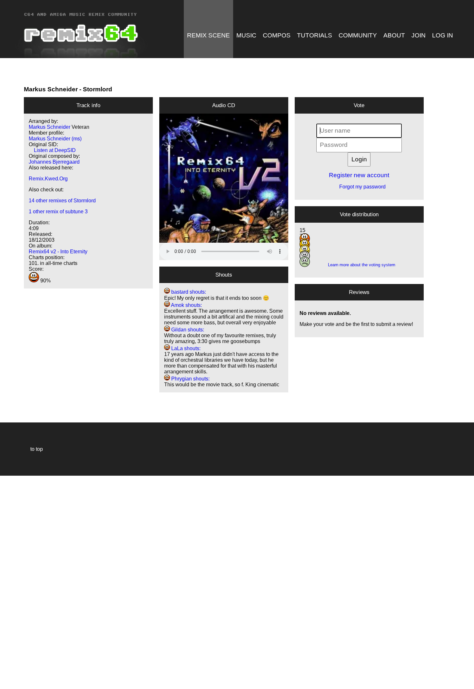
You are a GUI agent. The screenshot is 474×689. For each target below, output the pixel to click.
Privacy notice (8, 683)
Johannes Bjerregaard (54, 162)
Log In (442, 35)
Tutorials (314, 35)
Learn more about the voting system (359, 264)
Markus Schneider (51, 89)
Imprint (7, 674)
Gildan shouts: (187, 329)
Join (418, 35)
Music (246, 35)
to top (33, 449)
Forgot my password (359, 186)
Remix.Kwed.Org (48, 178)
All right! (7, 664)
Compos (277, 35)
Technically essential (13, 581)
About (394, 35)
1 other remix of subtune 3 (58, 211)
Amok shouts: (186, 305)
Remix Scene (208, 35)
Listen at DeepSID (52, 150)
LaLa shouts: (185, 348)
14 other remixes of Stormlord (62, 200)
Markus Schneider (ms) (55, 138)
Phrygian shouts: (190, 378)
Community (358, 35)
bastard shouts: (188, 292)
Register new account (359, 175)
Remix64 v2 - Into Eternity (58, 251)
